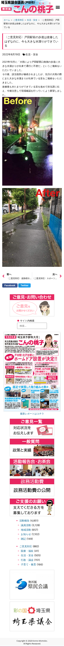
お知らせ (26, 534)
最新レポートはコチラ (32, 413)
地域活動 (26, 529)
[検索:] (32, 326)
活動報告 (24, 520)
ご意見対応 (25, 546)
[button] (57, 7)
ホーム (7, 19)
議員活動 (26, 525)
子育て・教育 (28, 564)
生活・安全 (27, 555)
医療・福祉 (27, 550)
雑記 (23, 538)
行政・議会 (27, 559)
